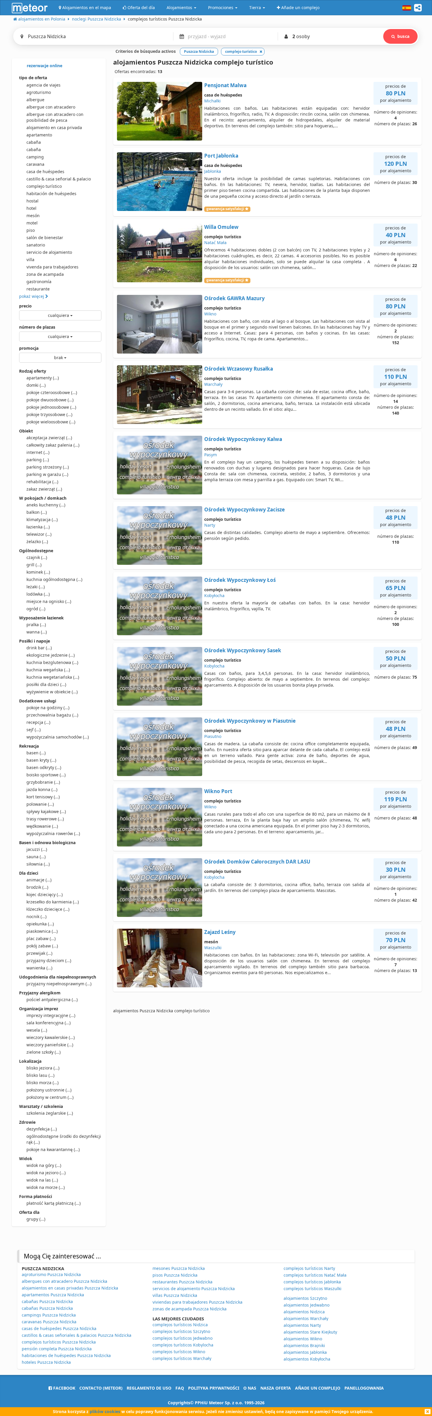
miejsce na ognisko (48, 601)
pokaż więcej (32, 296)
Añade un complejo (317, 1388)
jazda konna (41, 789)
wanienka (39, 968)
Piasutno (212, 736)
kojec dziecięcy (44, 894)
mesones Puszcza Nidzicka (179, 1268)
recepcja (38, 722)
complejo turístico (44, 186)
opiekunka (40, 924)
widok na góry (43, 1165)
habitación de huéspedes (51, 193)
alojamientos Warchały (306, 1318)
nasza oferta (275, 1388)
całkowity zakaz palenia (52, 445)
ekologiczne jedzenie (50, 655)
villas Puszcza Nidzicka (175, 1295)
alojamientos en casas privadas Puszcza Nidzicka (70, 1288)
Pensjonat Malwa (225, 85)
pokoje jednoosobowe (51, 407)
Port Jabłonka (221, 155)
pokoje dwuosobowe (49, 400)
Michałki (212, 101)
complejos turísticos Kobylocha (183, 1345)
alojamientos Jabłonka (305, 1352)
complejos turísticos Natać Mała (315, 1275)
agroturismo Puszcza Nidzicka (51, 1274)
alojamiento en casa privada (54, 127)
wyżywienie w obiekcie (52, 692)
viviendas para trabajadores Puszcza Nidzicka (197, 1302)
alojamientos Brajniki (304, 1345)
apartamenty (42, 378)
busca (403, 36)
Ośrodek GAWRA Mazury (234, 298)
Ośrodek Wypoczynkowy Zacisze (244, 509)
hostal (32, 201)
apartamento (39, 135)
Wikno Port (218, 791)
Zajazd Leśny (220, 932)
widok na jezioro (46, 1172)
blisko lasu (40, 1075)
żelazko (37, 541)
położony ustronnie (48, 1090)
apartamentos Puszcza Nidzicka (53, 1294)
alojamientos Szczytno (305, 1298)
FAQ (179, 1388)
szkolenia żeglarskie (49, 1113)
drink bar (39, 647)
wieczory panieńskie (49, 1044)
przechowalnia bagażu (52, 715)
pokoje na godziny (47, 707)
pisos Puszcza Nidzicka (175, 1275)
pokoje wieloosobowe (50, 422)
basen (36, 753)
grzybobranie (43, 782)
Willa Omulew (221, 227)
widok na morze (45, 1187)
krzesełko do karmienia (52, 902)
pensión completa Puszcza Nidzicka (57, 1348)
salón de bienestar (44, 237)
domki (36, 385)
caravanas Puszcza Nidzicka (49, 1321)
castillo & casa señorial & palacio (58, 179)
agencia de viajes (43, 85)
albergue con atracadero (50, 107)
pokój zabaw (42, 946)
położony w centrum (49, 1097)
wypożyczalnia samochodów (57, 737)
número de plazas (37, 327)
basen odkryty (43, 767)
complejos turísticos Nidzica (180, 1324)
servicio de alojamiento (49, 252)
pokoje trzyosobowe (49, 414)
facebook (63, 1388)
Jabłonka (212, 171)
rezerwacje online (44, 65)
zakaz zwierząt (44, 489)
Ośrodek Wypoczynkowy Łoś (240, 580)
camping (35, 157)
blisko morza (42, 1082)
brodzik (37, 887)
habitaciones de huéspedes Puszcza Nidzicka (66, 1355)
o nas (249, 1388)
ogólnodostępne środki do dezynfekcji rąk (63, 1139)
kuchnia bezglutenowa (52, 662)
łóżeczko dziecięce (47, 909)
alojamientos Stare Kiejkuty (310, 1332)
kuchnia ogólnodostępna (54, 579)
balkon (36, 512)
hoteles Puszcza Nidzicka (46, 1362)
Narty (209, 525)
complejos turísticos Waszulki (312, 1288)
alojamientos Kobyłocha (307, 1359)
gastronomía (38, 281)
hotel (31, 208)
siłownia (38, 864)
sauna (36, 856)
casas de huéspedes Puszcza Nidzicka (59, 1328)
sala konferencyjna (48, 1022)
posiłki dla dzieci (46, 684)
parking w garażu (47, 474)
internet (37, 452)
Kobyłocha (214, 595)
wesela (36, 1030)
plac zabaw (41, 938)
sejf (33, 729)
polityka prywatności (213, 1388)
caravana (35, 164)
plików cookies (105, 1411)
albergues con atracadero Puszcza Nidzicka (64, 1281)
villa (30, 259)
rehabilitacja (42, 481)
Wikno (210, 314)
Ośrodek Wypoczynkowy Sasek (242, 650)
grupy (35, 1219)
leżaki (35, 586)
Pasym (210, 454)
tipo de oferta (33, 77)
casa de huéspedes (45, 171)
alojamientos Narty (302, 1325)
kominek (38, 572)
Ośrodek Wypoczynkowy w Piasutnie (250, 720)
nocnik (36, 916)
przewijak (39, 953)
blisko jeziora (42, 1068)
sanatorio (35, 245)
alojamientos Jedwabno (306, 1305)
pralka (36, 624)
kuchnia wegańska (48, 669)
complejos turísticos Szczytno (181, 1331)
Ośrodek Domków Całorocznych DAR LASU (257, 861)
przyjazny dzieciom (48, 960)
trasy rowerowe (45, 819)
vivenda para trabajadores (52, 267)
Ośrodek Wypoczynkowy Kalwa (243, 439)
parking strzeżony (47, 467)
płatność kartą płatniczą (53, 1203)
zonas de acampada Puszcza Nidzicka (190, 1309)
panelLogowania (364, 1388)
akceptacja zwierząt (49, 437)
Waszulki (213, 947)
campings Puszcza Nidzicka (49, 1315)
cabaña (33, 142)
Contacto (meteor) (101, 1388)
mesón (33, 215)
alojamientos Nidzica (304, 1311)
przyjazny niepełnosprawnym (58, 983)
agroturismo (38, 92)
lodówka (38, 594)
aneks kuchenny (45, 505)
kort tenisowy (43, 797)
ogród (35, 608)
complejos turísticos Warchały (182, 1358)
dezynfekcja (41, 1129)
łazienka (38, 527)
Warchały (213, 384)
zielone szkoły (43, 1052)
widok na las (42, 1180)
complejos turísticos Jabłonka (312, 1282)
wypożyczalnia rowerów (53, 833)
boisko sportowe (46, 775)
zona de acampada (45, 274)
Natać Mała (215, 242)
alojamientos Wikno (303, 1338)
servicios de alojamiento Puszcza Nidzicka (194, 1288)
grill (33, 564)
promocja (28, 348)
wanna (36, 632)
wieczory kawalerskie (50, 1037)
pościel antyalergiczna (52, 999)
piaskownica (42, 931)
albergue (35, 99)
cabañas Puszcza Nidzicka (47, 1301)
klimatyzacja (42, 519)
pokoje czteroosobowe (51, 392)
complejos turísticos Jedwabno (182, 1338)
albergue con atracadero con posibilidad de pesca (54, 117)
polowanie (40, 804)
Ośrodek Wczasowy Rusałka (238, 368)
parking (37, 459)
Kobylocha (214, 666)
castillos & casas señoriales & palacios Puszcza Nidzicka (76, 1335)
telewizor (38, 534)
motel (32, 223)
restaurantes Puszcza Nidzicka (182, 1282)
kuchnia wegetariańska (52, 677)
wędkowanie (42, 826)
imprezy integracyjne (50, 1015)
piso (30, 230)
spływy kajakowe (46, 811)
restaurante (38, 289)
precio (25, 306)
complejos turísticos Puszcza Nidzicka (59, 1342)
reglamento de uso (149, 1388)
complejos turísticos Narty (309, 1268)
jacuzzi (36, 849)
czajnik (36, 557)
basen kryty (41, 760)
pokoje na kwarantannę (53, 1149)
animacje (38, 880)
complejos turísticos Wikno (179, 1351)
